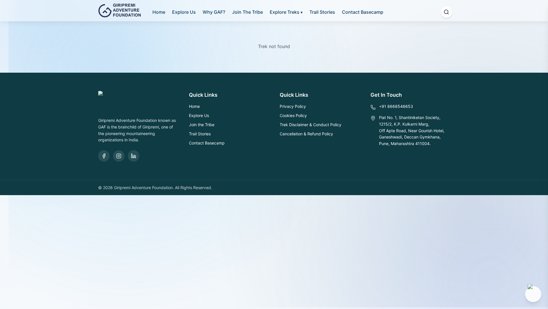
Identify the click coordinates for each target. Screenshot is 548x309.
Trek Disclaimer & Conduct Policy (310, 124)
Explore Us (184, 12)
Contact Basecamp (362, 12)
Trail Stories (322, 12)
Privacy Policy (293, 106)
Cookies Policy (293, 115)
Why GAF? (214, 12)
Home (158, 12)
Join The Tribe (247, 12)
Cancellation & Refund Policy (306, 133)
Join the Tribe (201, 124)
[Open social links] (533, 294)
